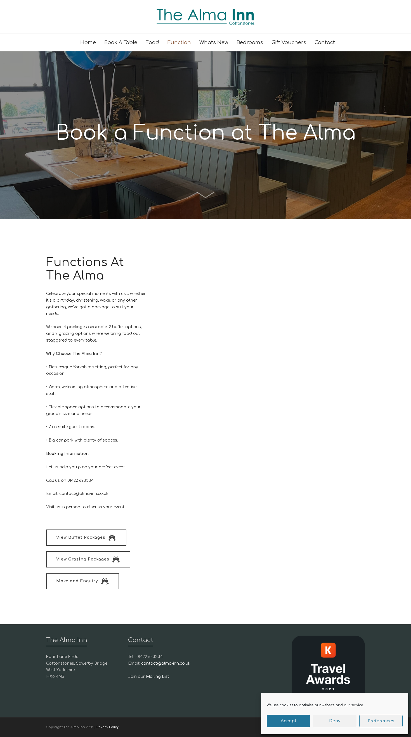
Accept (288, 721)
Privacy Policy (107, 727)
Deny (334, 721)
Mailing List (157, 676)
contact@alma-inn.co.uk (165, 663)
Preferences (381, 721)
